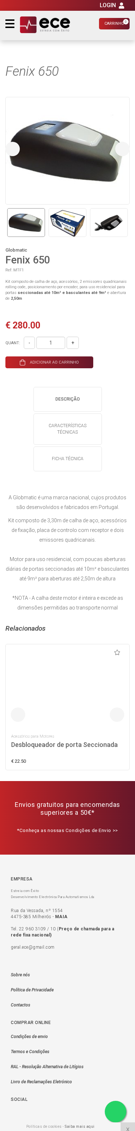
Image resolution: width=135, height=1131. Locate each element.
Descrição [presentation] (67, 399)
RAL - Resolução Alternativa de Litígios (47, 1066)
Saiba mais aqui (80, 1126)
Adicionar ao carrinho (54, 362)
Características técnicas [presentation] (67, 428)
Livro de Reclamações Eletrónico (41, 1081)
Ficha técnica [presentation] (68, 458)
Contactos (20, 1005)
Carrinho (115, 23)
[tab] (67, 399)
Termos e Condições (30, 1051)
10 (53, 928)
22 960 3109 (32, 928)
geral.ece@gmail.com (33, 947)
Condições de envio (29, 1036)
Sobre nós (20, 974)
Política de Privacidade (32, 989)
